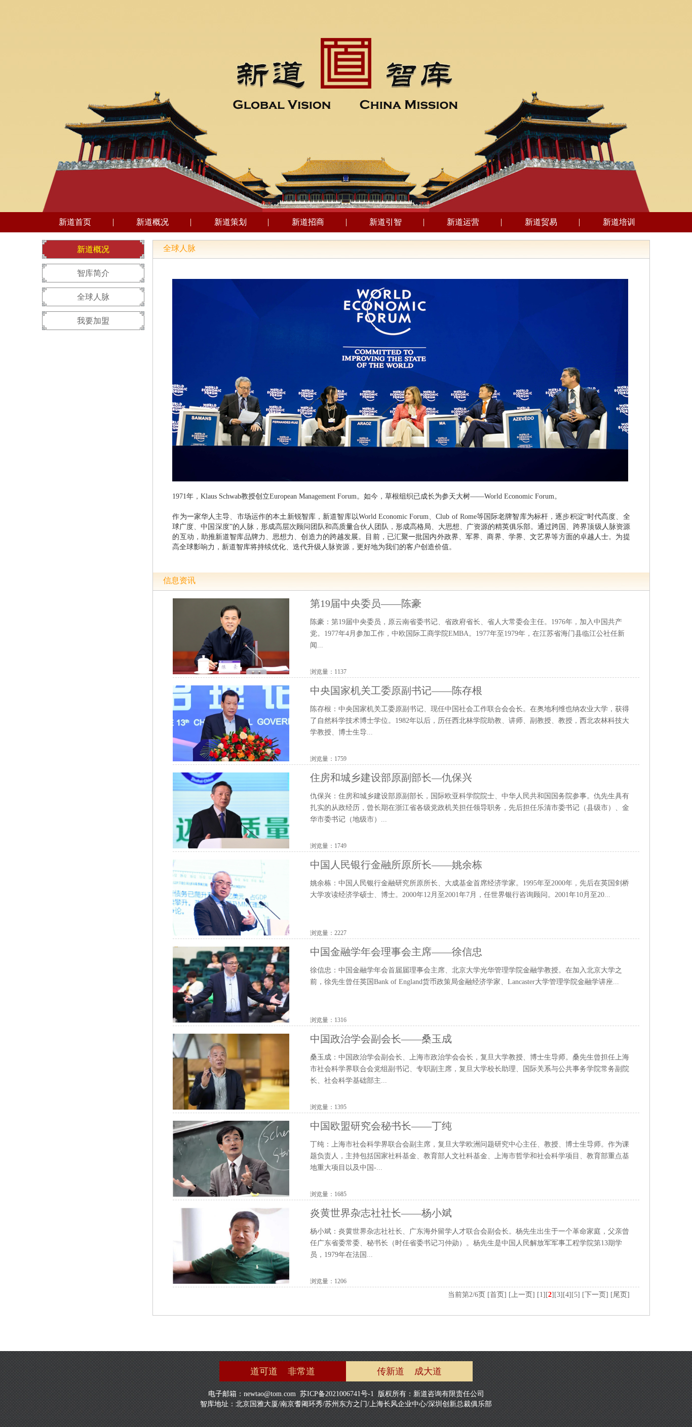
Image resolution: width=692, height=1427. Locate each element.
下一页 (595, 1294)
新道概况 (152, 222)
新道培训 (619, 222)
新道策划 (230, 222)
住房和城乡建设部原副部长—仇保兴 (391, 777)
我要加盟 (93, 320)
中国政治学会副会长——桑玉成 (381, 1038)
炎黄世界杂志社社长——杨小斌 (381, 1212)
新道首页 (75, 222)
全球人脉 (93, 297)
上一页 (521, 1294)
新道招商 (308, 222)
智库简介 (93, 273)
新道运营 (463, 222)
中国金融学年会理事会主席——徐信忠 (396, 951)
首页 (497, 1294)
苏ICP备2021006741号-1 (337, 1394)
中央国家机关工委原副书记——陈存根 (396, 690)
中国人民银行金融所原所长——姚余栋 (396, 864)
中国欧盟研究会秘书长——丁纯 (381, 1125)
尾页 (620, 1294)
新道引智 (385, 222)
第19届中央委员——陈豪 (365, 603)
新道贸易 (541, 222)
